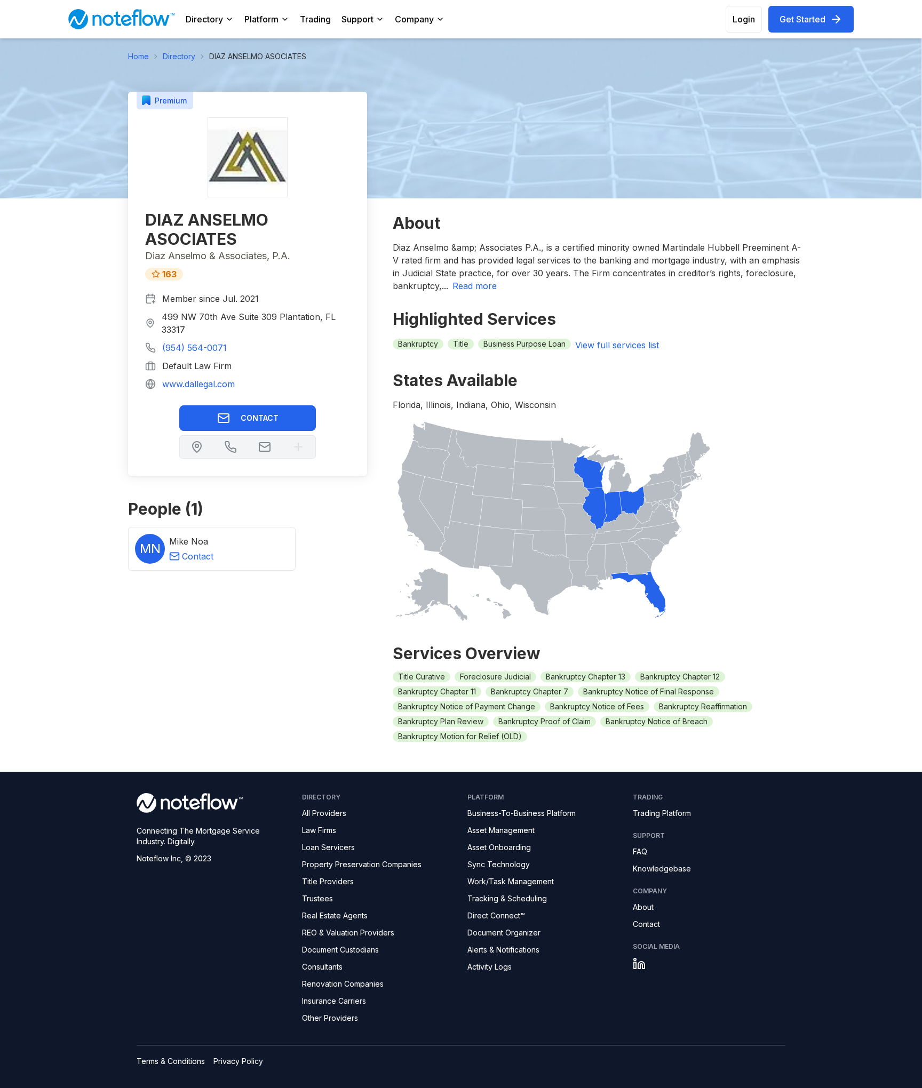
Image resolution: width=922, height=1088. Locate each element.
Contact (260, 417)
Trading (315, 19)
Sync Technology (498, 864)
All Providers (324, 813)
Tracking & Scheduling (507, 898)
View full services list (617, 345)
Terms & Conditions (171, 1061)
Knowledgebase (662, 868)
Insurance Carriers (334, 1000)
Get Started (802, 19)
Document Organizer (504, 932)
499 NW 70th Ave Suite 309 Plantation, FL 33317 (249, 323)
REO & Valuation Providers (348, 932)
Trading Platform (662, 813)
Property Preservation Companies (362, 864)
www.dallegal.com (198, 384)
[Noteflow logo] (213, 803)
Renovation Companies (343, 983)
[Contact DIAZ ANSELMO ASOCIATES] (264, 447)
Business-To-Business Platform (521, 813)
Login (744, 19)
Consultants (322, 966)
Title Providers (328, 881)
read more (474, 286)
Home (138, 56)
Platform (261, 19)
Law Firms (319, 830)
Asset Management (501, 830)
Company (414, 19)
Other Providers (330, 1017)
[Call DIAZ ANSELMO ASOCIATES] (230, 447)
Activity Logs (489, 966)
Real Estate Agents (335, 915)
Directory (204, 19)
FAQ (640, 851)
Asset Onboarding (499, 847)
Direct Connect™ (496, 915)
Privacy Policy (238, 1061)
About (643, 906)
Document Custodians (340, 949)
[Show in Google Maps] (196, 447)
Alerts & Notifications (503, 949)
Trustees (317, 898)
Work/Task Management (510, 881)
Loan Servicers (328, 847)
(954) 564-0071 (194, 347)
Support (357, 19)
